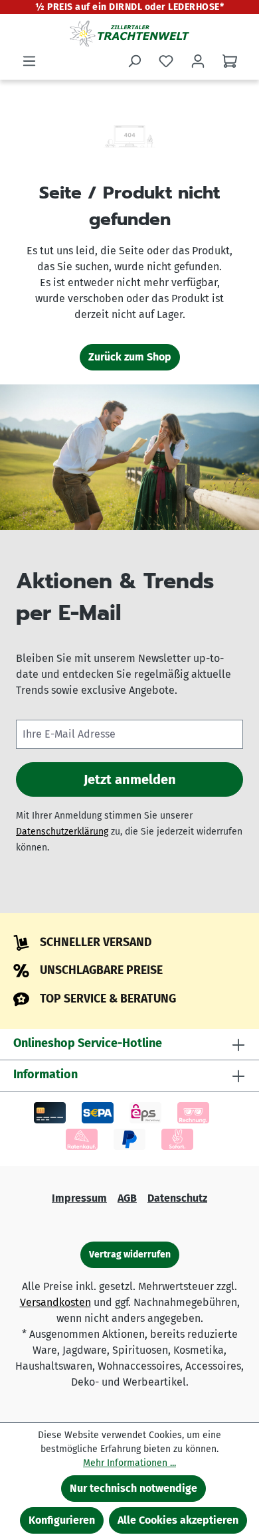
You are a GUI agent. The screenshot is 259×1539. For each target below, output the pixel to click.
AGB (127, 1198)
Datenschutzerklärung (62, 831)
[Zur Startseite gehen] (129, 33)
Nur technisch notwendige (133, 1488)
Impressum (79, 1198)
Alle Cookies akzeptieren (178, 1520)
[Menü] (29, 61)
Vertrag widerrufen (130, 1254)
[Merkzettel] (166, 61)
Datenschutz (177, 1198)
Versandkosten (55, 1302)
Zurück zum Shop (129, 357)
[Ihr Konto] (198, 61)
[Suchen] (134, 61)
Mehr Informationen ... (129, 1463)
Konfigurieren (62, 1520)
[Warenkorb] (230, 61)
